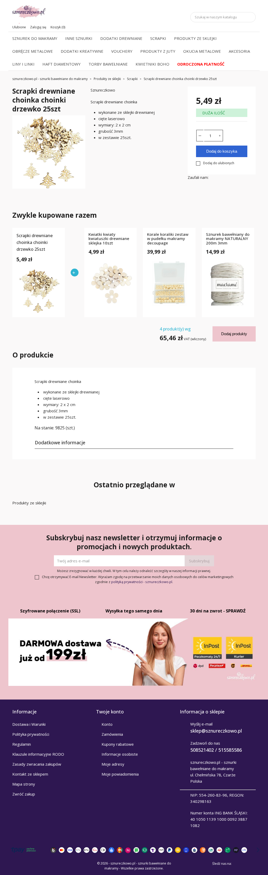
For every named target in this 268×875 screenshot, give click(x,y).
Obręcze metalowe (32, 51)
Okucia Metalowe (202, 51)
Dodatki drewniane (121, 38)
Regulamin (21, 744)
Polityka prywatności (30, 734)
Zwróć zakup (23, 794)
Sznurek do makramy (34, 38)
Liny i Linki (23, 64)
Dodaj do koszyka (221, 151)
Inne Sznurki (78, 38)
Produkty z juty (157, 51)
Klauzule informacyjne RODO (38, 754)
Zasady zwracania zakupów (36, 764)
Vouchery (121, 51)
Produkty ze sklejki (195, 38)
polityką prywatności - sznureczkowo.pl (141, 581)
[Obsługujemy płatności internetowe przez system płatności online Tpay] (134, 850)
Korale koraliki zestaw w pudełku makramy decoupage (167, 238)
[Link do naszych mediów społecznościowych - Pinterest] (245, 863)
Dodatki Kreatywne (82, 51)
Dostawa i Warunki (29, 724)
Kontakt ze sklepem (30, 774)
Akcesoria (239, 51)
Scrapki (158, 38)
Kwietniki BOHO (152, 64)
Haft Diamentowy (61, 64)
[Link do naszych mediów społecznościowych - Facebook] (237, 863)
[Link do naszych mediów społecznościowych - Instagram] (252, 863)
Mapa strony (23, 784)
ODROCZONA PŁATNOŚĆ (201, 64)
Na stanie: (44, 428)
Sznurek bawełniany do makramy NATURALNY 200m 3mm (227, 238)
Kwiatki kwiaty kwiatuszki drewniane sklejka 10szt (108, 238)
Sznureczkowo (103, 90)
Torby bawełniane (108, 64)
